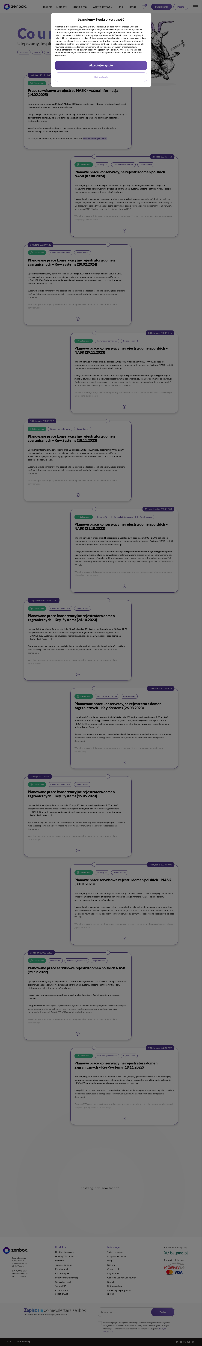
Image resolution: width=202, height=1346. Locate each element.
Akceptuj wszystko (101, 65)
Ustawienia (101, 77)
